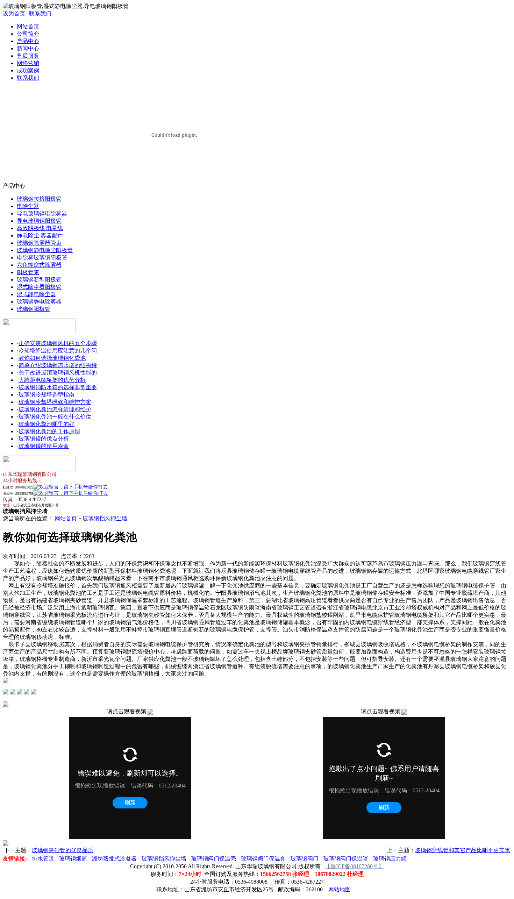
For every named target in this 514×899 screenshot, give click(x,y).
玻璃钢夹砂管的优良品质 (62, 850)
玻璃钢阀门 (305, 859)
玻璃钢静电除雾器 (39, 302)
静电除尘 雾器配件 (40, 235)
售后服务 (28, 56)
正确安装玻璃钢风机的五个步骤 (58, 343)
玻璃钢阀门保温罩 (345, 859)
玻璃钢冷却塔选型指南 (46, 395)
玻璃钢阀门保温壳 (213, 859)
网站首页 (28, 26)
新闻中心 (28, 48)
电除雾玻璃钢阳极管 (42, 258)
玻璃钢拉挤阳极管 (39, 199)
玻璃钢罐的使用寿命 (44, 446)
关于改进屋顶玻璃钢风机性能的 (58, 373)
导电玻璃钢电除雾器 (42, 213)
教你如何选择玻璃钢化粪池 (52, 358)
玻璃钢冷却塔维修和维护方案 (55, 402)
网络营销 (28, 63)
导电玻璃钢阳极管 (39, 221)
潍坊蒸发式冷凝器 (114, 859)
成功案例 (28, 70)
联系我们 (40, 13)
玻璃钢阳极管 (33, 309)
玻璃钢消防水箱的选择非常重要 (58, 387)
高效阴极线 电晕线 (40, 228)
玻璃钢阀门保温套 (263, 859)
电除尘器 (28, 206)
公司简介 (28, 34)
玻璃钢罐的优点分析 (44, 439)
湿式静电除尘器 (36, 294)
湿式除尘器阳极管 (39, 287)
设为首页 (14, 13)
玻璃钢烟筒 (73, 859)
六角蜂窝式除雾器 (39, 265)
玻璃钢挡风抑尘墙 (105, 518)
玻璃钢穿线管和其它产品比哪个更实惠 (462, 850)
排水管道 (43, 859)
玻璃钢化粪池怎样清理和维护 (55, 409)
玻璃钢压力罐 (390, 859)
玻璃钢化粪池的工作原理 (49, 431)
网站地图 (339, 889)
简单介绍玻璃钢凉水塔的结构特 (58, 365)
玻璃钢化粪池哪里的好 (46, 424)
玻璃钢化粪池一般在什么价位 (55, 417)
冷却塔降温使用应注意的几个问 (58, 351)
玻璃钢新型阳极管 (39, 280)
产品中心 (28, 41)
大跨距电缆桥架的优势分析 (52, 380)
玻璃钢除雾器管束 (39, 243)
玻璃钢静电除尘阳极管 (45, 250)
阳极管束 (28, 272)
